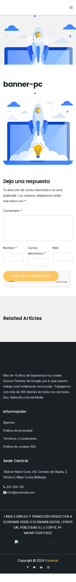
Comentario (12, 211)
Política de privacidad (17, 430)
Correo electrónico (37, 250)
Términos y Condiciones (20, 439)
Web (55, 248)
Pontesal (51, 561)
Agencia (8, 422)
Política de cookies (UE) (19, 447)
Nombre (10, 248)
